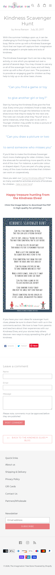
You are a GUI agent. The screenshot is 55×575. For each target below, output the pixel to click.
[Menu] (50, 5)
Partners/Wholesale (15, 501)
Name (6, 371)
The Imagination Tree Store (22, 566)
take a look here (24, 184)
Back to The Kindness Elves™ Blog (29, 439)
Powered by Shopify (43, 566)
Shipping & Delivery (15, 472)
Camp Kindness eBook (33, 178)
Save (35, 345)
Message (7, 394)
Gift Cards (10, 486)
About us (10, 464)
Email (5, 383)
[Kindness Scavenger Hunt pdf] (27, 265)
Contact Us (11, 493)
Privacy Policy (12, 479)
